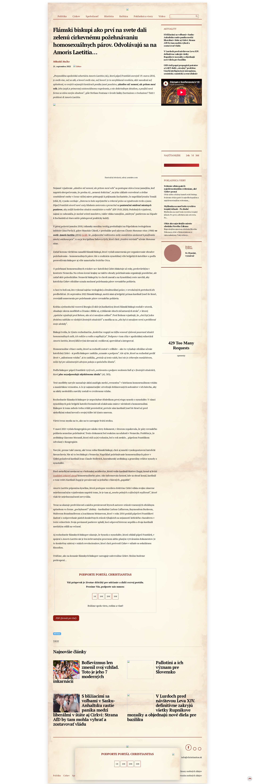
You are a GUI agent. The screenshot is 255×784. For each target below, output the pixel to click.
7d (193, 155)
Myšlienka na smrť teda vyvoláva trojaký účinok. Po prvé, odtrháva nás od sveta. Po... (180, 212)
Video (162, 16)
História (109, 16)
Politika (62, 16)
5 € (117, 764)
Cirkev (76, 16)
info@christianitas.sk (191, 757)
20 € (130, 764)
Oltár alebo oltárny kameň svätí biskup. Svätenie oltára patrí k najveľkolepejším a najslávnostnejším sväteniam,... (181, 193)
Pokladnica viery (143, 16)
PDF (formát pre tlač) (66, 618)
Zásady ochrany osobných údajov (186, 771)
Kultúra (123, 16)
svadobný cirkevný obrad (65, 475)
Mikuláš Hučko (61, 61)
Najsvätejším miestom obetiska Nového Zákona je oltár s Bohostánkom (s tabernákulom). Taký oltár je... (180, 229)
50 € (137, 764)
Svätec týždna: (189, 247)
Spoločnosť (92, 16)
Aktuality (170, 28)
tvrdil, (85, 234)
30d (197, 155)
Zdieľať (56, 641)
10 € (123, 764)
